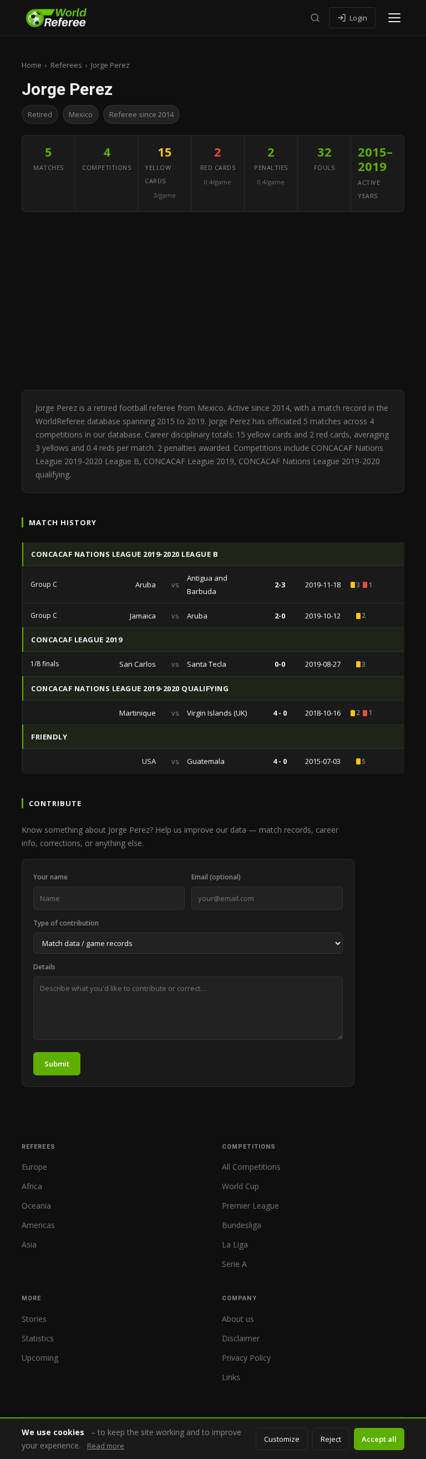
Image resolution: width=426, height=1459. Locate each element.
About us (238, 1319)
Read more (105, 1446)
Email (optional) (216, 877)
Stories (34, 1319)
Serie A (234, 1264)
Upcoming (40, 1357)
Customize (282, 1439)
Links (231, 1377)
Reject (331, 1439)
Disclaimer (241, 1338)
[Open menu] (394, 18)
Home (32, 65)
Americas (38, 1225)
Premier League (250, 1205)
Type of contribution (66, 923)
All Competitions (251, 1166)
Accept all (379, 1439)
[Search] (315, 17)
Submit (56, 1064)
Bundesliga (241, 1225)
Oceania (36, 1205)
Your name (50, 877)
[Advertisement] (213, 301)
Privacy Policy (246, 1357)
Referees (66, 65)
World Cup (240, 1186)
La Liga (235, 1244)
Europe (34, 1166)
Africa (32, 1186)
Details (44, 967)
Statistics (38, 1338)
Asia (29, 1244)
